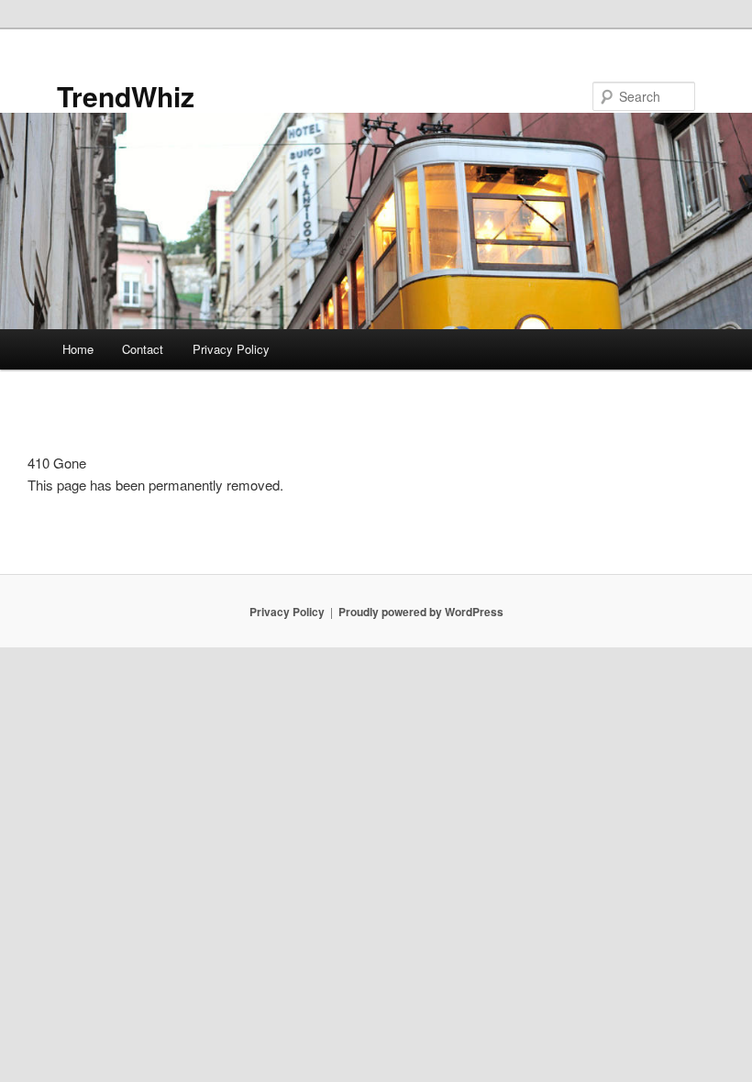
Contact (142, 349)
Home (78, 349)
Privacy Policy (231, 349)
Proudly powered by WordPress (420, 611)
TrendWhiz (125, 96)
